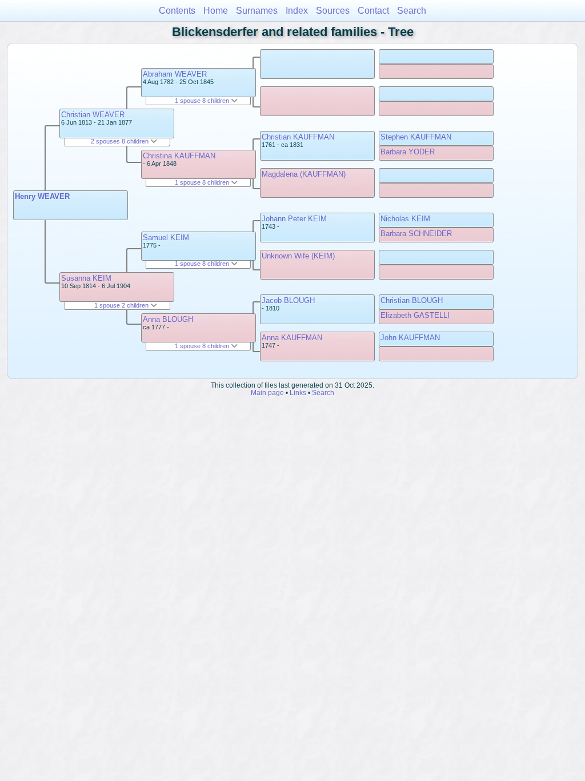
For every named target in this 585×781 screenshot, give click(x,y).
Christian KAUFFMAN (298, 137)
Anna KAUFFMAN (292, 337)
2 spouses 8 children (120, 141)
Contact (373, 10)
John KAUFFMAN (410, 337)
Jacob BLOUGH (288, 300)
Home (215, 10)
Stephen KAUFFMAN (415, 137)
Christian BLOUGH (411, 300)
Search (411, 10)
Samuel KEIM (166, 237)
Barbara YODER (407, 152)
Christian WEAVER (93, 114)
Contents (177, 10)
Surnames (257, 10)
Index (297, 10)
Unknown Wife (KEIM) (298, 256)
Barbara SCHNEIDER (416, 233)
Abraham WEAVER (175, 74)
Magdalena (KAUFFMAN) (304, 174)
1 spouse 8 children (203, 100)
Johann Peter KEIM (294, 218)
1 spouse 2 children (122, 305)
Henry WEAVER (42, 196)
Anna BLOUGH (168, 319)
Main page (267, 392)
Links (298, 392)
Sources (333, 10)
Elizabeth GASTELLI (415, 315)
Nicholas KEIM (405, 218)
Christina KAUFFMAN (179, 156)
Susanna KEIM (86, 278)
